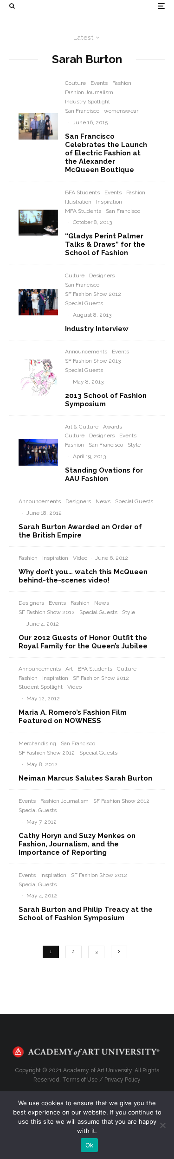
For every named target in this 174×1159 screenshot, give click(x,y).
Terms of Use (80, 1079)
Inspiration (109, 202)
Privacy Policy (122, 1079)
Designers (102, 275)
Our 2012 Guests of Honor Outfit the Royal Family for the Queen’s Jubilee (83, 642)
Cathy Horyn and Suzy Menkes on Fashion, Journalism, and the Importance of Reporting (77, 844)
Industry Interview (97, 329)
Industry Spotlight (87, 101)
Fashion (121, 83)
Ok (89, 1145)
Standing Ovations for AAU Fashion (104, 474)
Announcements (86, 351)
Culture (74, 275)
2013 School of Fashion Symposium (106, 399)
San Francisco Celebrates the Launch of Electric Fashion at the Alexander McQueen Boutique (106, 153)
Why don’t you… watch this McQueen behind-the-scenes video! (83, 576)
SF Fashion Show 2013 (93, 361)
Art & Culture (81, 426)
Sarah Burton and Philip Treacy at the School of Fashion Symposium (86, 913)
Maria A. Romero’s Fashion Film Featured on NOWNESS (73, 716)
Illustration (78, 202)
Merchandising (37, 743)
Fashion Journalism (89, 92)
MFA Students (83, 211)
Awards (112, 426)
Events (99, 83)
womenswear (121, 111)
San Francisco (82, 111)
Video (80, 558)
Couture (75, 83)
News (103, 501)
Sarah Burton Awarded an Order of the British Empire (80, 531)
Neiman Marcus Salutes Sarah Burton (85, 778)
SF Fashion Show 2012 (93, 294)
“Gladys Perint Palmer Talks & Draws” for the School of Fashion (105, 244)
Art (69, 669)
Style (134, 445)
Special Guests (84, 303)
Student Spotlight (41, 687)
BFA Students (82, 192)
